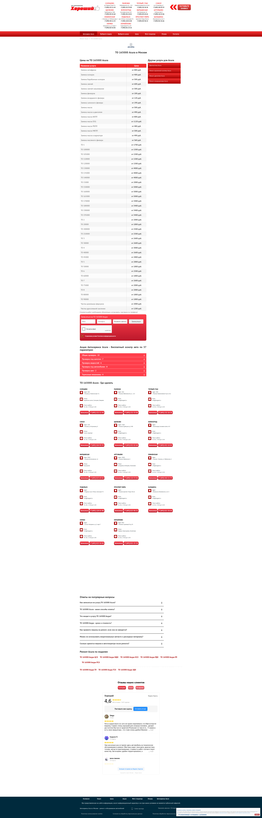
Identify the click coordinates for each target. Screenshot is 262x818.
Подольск (126, 17)
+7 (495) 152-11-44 (109, 7)
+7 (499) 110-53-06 (158, 14)
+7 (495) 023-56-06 (109, 28)
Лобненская (109, 17)
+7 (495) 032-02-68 (109, 14)
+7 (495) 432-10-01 (126, 14)
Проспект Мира (142, 17)
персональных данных (223, 812)
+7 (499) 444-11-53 (109, 21)
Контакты (176, 34)
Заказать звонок (164, 808)
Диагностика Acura (155, 65)
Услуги (99, 799)
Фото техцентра (150, 34)
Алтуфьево (158, 10)
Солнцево (109, 3)
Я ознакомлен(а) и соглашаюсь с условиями (193, 815)
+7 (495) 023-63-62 (142, 14)
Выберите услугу (123, 34)
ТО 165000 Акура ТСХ (107, 670)
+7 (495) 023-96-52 (142, 21)
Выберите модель (106, 34)
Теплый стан (142, 3)
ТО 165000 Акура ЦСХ (89, 657)
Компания (86, 799)
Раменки (126, 3)
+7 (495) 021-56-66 (158, 21)
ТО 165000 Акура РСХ (91, 662)
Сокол (158, 3)
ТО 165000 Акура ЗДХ (127, 670)
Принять (257, 814)
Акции (125, 799)
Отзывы (164, 34)
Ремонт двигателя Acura (157, 76)
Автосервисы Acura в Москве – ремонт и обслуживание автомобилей (102, 808)
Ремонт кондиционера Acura (158, 81)
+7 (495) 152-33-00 (126, 7)
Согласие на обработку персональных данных (127, 814)
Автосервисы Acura (163, 799)
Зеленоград (126, 10)
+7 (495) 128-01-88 (126, 21)
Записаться (84, 413)
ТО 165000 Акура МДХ (109, 657)
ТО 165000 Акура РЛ (168, 657)
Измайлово (126, 24)
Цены (137, 34)
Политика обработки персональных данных (167, 814)
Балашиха (158, 17)
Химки (110, 24)
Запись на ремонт (179, 8)
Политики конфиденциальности (106, 336)
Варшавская (142, 10)
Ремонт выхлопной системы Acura (160, 71)
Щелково (110, 10)
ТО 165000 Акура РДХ (149, 657)
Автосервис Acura (88, 34)
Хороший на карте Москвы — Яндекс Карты (131, 772)
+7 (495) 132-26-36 (142, 7)
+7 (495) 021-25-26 (126, 28)
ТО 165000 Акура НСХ (129, 657)
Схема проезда (139, 809)
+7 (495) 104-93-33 (158, 7)
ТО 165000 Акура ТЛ (88, 670)
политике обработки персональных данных (242, 812)
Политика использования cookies (91, 814)
